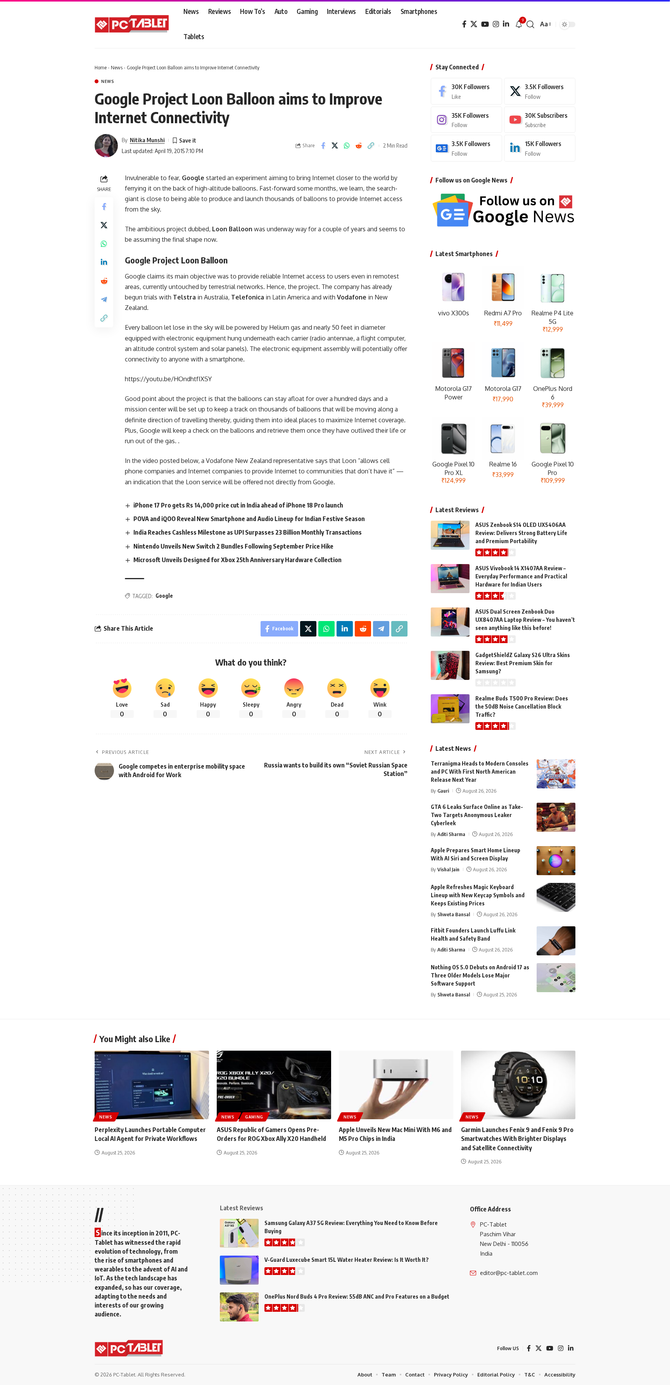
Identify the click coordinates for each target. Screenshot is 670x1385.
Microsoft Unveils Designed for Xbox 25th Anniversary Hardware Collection (237, 560)
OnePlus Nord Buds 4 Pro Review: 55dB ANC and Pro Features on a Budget (356, 1296)
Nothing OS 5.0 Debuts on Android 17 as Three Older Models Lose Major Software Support (480, 975)
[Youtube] (539, 120)
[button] (530, 24)
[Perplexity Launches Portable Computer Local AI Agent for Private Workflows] (152, 1085)
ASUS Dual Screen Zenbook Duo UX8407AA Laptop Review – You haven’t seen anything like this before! (525, 619)
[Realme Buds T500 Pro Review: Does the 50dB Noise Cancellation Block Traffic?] (450, 708)
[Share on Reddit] (359, 145)
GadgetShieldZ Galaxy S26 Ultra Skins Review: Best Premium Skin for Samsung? (522, 663)
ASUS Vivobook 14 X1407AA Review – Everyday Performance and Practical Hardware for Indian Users (521, 576)
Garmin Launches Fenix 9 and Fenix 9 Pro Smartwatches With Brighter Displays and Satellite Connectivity (517, 1138)
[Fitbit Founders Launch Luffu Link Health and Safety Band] (556, 940)
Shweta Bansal (453, 914)
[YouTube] (485, 24)
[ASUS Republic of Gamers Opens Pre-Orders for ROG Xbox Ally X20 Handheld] (274, 1085)
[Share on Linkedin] (104, 262)
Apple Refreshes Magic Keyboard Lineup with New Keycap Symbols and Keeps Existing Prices (478, 895)
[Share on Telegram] (104, 299)
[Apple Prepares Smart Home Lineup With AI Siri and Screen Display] (556, 860)
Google (164, 595)
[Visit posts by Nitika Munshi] (106, 145)
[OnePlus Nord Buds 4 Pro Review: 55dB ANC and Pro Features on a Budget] (239, 1306)
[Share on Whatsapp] (347, 145)
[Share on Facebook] (323, 145)
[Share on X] (335, 145)
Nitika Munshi (147, 139)
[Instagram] (496, 24)
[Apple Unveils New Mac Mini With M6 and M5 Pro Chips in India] (396, 1085)
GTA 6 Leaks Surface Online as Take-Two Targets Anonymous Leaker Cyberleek (477, 814)
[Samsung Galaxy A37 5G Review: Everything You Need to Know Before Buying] (239, 1233)
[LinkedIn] (506, 24)
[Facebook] (464, 24)
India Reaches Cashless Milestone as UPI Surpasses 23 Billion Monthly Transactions (247, 532)
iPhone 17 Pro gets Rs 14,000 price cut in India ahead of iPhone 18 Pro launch (238, 505)
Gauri (443, 791)
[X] (473, 24)
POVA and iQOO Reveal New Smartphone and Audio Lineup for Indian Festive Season (249, 519)
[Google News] (466, 148)
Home (101, 67)
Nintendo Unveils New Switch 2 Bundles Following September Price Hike (233, 546)
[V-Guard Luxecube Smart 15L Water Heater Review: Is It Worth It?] (239, 1270)
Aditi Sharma (451, 834)
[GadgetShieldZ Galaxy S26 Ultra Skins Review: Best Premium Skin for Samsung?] (450, 665)
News (117, 67)
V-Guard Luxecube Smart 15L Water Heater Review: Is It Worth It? (346, 1259)
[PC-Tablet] (133, 24)
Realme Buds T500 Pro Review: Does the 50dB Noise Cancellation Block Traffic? (521, 706)
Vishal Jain (448, 869)
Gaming (254, 1117)
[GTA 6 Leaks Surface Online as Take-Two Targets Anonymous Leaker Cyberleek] (556, 817)
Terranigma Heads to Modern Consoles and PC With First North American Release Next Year (479, 771)
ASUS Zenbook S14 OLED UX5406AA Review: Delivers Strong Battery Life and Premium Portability (521, 532)
